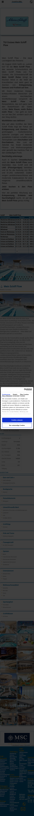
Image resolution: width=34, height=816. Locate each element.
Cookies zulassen (17, 420)
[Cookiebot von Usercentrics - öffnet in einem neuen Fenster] (24, 389)
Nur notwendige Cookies (17, 425)
